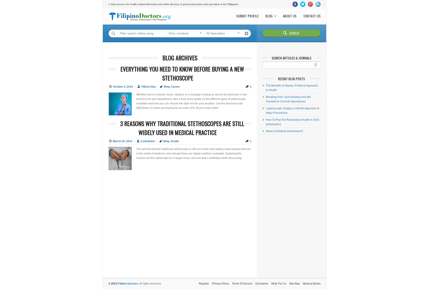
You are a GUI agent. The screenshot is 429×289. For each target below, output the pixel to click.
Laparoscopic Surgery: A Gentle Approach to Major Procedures (292, 110)
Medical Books (312, 283)
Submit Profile (247, 16)
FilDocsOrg (148, 86)
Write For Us (278, 283)
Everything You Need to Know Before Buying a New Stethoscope (182, 73)
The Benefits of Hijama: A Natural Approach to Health (292, 88)
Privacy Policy (220, 283)
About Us (290, 16)
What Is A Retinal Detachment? (284, 131)
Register (204, 283)
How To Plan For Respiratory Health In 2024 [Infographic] (292, 122)
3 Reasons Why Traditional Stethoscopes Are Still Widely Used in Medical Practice (182, 128)
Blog (269, 16)
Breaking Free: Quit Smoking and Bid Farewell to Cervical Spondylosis (288, 99)
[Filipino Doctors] (139, 16)
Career (175, 86)
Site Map (294, 283)
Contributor (148, 141)
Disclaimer (261, 283)
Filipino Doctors (128, 283)
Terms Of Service (242, 283)
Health (174, 141)
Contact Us (312, 16)
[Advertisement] (292, 206)
